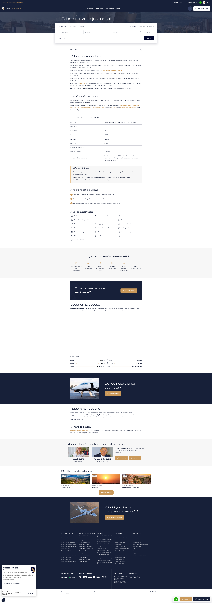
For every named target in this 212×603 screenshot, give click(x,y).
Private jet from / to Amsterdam (104, 560)
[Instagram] (134, 577)
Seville (120, 70)
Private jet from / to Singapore (104, 552)
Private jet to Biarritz (83, 550)
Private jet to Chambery (84, 559)
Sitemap (56, 591)
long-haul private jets (96, 108)
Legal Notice (63, 591)
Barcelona (106, 70)
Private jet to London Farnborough (69, 544)
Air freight (135, 548)
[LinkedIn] (204, 2)
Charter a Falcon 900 (119, 559)
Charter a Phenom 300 (120, 550)
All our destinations (106, 492)
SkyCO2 (82, 83)
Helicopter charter (137, 540)
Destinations (69, 15)
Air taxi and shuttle (137, 550)
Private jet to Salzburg (84, 544)
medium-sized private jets (79, 108)
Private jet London (83, 561)
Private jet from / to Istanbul (103, 541)
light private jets (134, 105)
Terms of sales (70, 591)
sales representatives (127, 108)
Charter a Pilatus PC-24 (120, 542)
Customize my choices (17, 593)
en (207, 2)
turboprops (123, 105)
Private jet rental (136, 537)
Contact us (77, 591)
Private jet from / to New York (103, 543)
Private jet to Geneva (66, 537)
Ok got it (30, 593)
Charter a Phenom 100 (120, 540)
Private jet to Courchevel (84, 555)
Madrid (113, 70)
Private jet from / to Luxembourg (104, 558)
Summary (73, 49)
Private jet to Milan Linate (67, 550)
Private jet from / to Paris (102, 548)
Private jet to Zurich (65, 548)
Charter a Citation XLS (120, 557)
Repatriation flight (137, 546)
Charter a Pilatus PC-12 (120, 544)
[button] (3, 600)
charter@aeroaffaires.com (120, 581)
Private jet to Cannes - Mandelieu (68, 546)
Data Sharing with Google (10, 585)
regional (114, 108)
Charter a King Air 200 (120, 553)
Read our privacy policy (8, 579)
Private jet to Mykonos (84, 537)
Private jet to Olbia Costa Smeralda (69, 553)
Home (63, 15)
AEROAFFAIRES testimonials (139, 555)
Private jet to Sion (83, 553)
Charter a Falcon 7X (119, 563)
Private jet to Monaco (66, 559)
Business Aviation (137, 542)
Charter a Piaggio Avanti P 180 (122, 548)
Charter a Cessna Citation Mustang (122, 537)
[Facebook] (130, 577)
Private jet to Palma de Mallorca (68, 555)
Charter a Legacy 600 (119, 561)
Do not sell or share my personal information (7, 593)
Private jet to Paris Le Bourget (68, 542)
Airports (77, 15)
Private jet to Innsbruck (84, 542)
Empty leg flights (137, 553)
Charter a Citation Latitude (121, 555)
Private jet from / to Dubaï (103, 550)
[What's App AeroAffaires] (200, 2)
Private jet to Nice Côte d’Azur (68, 540)
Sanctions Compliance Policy (88, 591)
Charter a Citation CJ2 (120, 546)
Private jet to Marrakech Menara (86, 548)
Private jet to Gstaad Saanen (85, 546)
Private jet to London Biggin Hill (68, 561)
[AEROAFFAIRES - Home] (11, 8)
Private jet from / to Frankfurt (103, 546)
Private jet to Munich (66, 557)
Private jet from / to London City (104, 539)
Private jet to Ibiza (83, 557)
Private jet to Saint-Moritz (85, 540)
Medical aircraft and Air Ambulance (140, 544)
